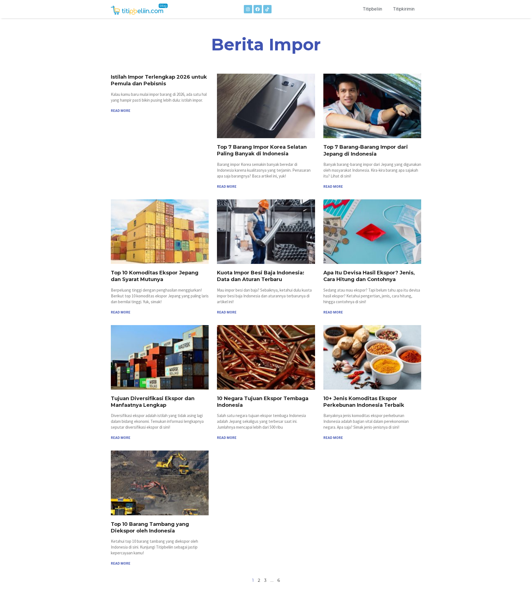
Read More (120, 111)
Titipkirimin (404, 9)
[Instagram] (248, 9)
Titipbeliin (372, 9)
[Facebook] (258, 9)
